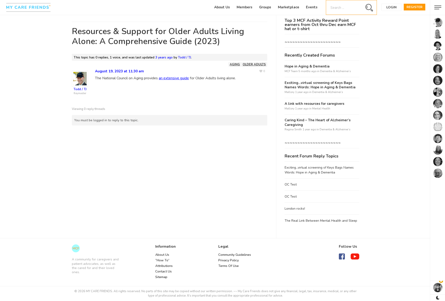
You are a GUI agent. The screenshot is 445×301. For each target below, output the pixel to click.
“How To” (162, 260)
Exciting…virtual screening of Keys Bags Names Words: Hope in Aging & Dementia (320, 85)
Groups (265, 7)
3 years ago (164, 57)
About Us (222, 7)
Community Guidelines (234, 255)
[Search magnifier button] (369, 7)
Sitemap (161, 277)
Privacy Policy (228, 260)
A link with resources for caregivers (314, 104)
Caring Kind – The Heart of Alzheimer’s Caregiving (318, 122)
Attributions (164, 266)
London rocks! (295, 208)
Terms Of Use (228, 266)
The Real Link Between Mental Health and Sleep (321, 220)
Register (415, 7)
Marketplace (288, 7)
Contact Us (163, 271)
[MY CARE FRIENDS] (76, 248)
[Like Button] (262, 71)
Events (312, 7)
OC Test (291, 184)
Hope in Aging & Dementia (307, 66)
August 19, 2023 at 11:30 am (119, 71)
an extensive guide (174, 78)
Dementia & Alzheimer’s (335, 71)
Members (244, 7)
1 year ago (301, 92)
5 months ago (307, 71)
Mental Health (321, 108)
